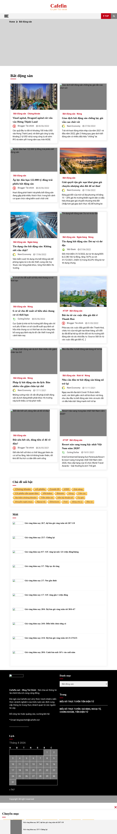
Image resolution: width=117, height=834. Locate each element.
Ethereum (54, 502)
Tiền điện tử (47, 497)
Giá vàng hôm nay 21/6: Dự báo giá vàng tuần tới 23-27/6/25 (51, 638)
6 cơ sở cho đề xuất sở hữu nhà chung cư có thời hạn (33, 312)
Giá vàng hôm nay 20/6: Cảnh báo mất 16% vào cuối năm (50, 652)
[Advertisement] (58, 46)
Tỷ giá (81, 497)
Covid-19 (54, 489)
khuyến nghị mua (23, 502)
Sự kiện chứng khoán (25, 497)
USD (66, 489)
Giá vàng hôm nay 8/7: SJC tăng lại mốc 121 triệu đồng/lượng (52, 552)
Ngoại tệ (41, 502)
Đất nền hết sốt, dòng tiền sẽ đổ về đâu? (32, 441)
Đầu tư (90, 502)
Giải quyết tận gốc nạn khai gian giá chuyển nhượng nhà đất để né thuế (82, 184)
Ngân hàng (33, 242)
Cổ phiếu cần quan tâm (26, 493)
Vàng (71, 493)
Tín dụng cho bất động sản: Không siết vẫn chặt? (32, 248)
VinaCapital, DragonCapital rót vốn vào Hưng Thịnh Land (33, 120)
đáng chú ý (77, 502)
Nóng (79, 114)
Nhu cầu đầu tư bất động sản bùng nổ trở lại (83, 381)
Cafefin (58, 6)
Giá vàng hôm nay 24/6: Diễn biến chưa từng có (45, 624)
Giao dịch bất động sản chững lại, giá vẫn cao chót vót (82, 120)
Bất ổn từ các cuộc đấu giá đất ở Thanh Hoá (80, 317)
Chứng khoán (34, 114)
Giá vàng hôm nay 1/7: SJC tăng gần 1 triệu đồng (46, 595)
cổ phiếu (40, 489)
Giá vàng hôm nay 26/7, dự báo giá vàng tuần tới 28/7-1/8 (50, 523)
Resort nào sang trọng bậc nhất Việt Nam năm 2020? (82, 446)
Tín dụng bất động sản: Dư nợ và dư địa (82, 243)
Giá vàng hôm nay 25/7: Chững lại (40, 537)
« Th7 (11, 790)
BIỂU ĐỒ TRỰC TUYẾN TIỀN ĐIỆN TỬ (77, 701)
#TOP (65, 311)
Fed (65, 502)
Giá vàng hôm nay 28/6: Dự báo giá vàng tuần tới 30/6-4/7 (50, 609)
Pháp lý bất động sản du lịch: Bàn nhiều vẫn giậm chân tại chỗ (31, 384)
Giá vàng (78, 489)
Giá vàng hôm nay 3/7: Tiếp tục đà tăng (42, 566)
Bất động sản (19, 114)
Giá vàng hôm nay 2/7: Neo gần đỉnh (41, 581)
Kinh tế (80, 375)
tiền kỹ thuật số (65, 497)
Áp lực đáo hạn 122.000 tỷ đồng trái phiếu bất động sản (33, 181)
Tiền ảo (82, 493)
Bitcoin (60, 493)
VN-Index (47, 493)
